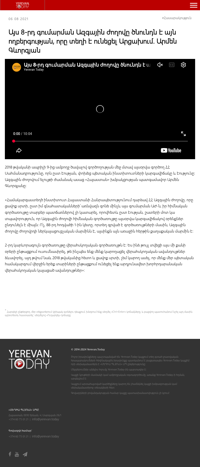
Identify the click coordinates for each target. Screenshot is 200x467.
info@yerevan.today (45, 419)
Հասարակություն (177, 17)
